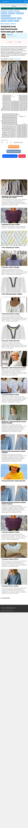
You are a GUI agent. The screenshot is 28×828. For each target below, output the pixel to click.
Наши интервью (19, 13)
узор (2, 140)
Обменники (10, 20)
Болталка (10, 10)
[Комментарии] (7, 142)
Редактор (9, 34)
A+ (16, 41)
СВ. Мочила (3, 20)
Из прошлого (4, 13)
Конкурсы (16, 20)
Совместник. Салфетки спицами (8, 18)
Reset (19, 41)
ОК (14, 8)
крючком (5, 140)
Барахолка (16, 10)
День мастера (11, 13)
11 (3, 142)
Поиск (25, 1)
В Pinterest (22, 156)
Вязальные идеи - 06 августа (8, 23)
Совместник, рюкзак (5, 15)
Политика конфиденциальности (8, 607)
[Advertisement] (14, 168)
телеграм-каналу (17, 58)
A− (8, 41)
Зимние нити (4, 10)
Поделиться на (10, 156)
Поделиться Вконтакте (13, 151)
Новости (19, 18)
